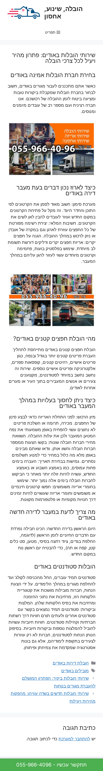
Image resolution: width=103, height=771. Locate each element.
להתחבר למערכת (74, 738)
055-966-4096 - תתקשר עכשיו (51, 765)
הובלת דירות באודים (71, 663)
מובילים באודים (75, 670)
